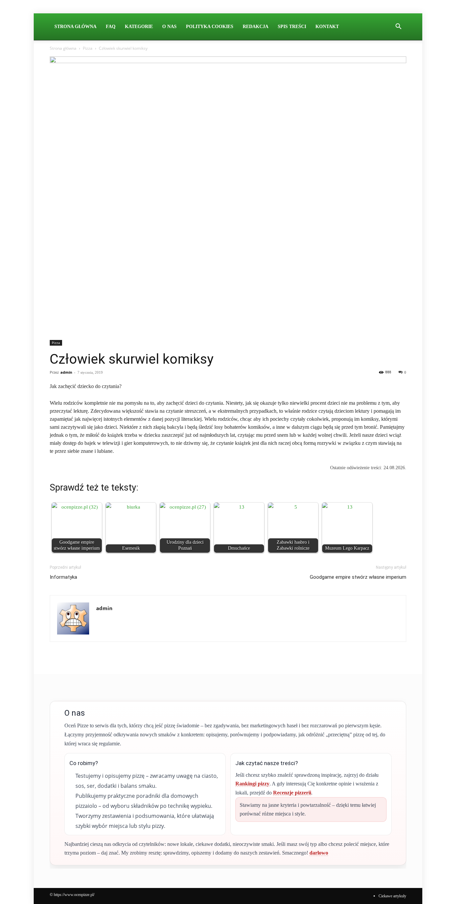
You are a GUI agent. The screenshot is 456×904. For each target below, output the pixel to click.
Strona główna (63, 48)
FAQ (111, 26)
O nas (169, 26)
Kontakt (327, 26)
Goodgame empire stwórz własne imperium (358, 577)
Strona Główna (75, 26)
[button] (398, 27)
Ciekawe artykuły (392, 896)
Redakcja (255, 26)
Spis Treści (292, 26)
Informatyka (63, 577)
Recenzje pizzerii (292, 792)
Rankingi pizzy (252, 783)
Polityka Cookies (209, 26)
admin (66, 372)
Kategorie (139, 26)
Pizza (87, 48)
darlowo (318, 853)
